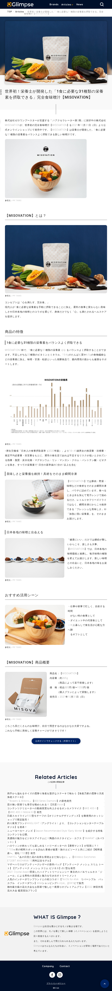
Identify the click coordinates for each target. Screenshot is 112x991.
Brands (54, 4)
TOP (9, 12)
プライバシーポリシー (56, 983)
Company (48, 966)
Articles (66, 4)
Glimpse (20, 5)
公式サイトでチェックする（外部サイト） (56, 741)
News (79, 4)
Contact (65, 966)
